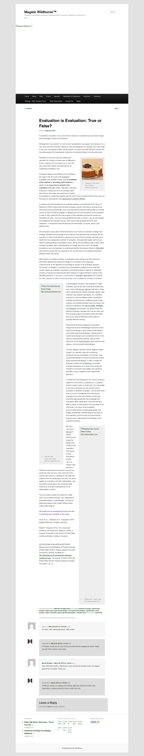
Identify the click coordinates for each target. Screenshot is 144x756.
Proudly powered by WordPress (72, 748)
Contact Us (69, 101)
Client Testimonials (56, 101)
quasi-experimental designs (66, 613)
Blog (41, 96)
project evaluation (51, 613)
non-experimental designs (76, 611)
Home (27, 96)
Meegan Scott (81, 613)
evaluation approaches (84, 275)
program (42, 613)
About (34, 96)
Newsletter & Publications (71, 96)
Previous (28, 108)
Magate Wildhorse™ (40, 11)
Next (117, 108)
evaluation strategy (84, 609)
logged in (50, 706)
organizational (90, 611)
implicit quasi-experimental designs (56, 611)
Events (48, 96)
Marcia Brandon (47, 663)
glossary (57, 96)
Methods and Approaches (62, 609)
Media (78, 101)
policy (97, 611)
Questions (87, 96)
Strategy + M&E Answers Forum (35, 101)
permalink (99, 613)
